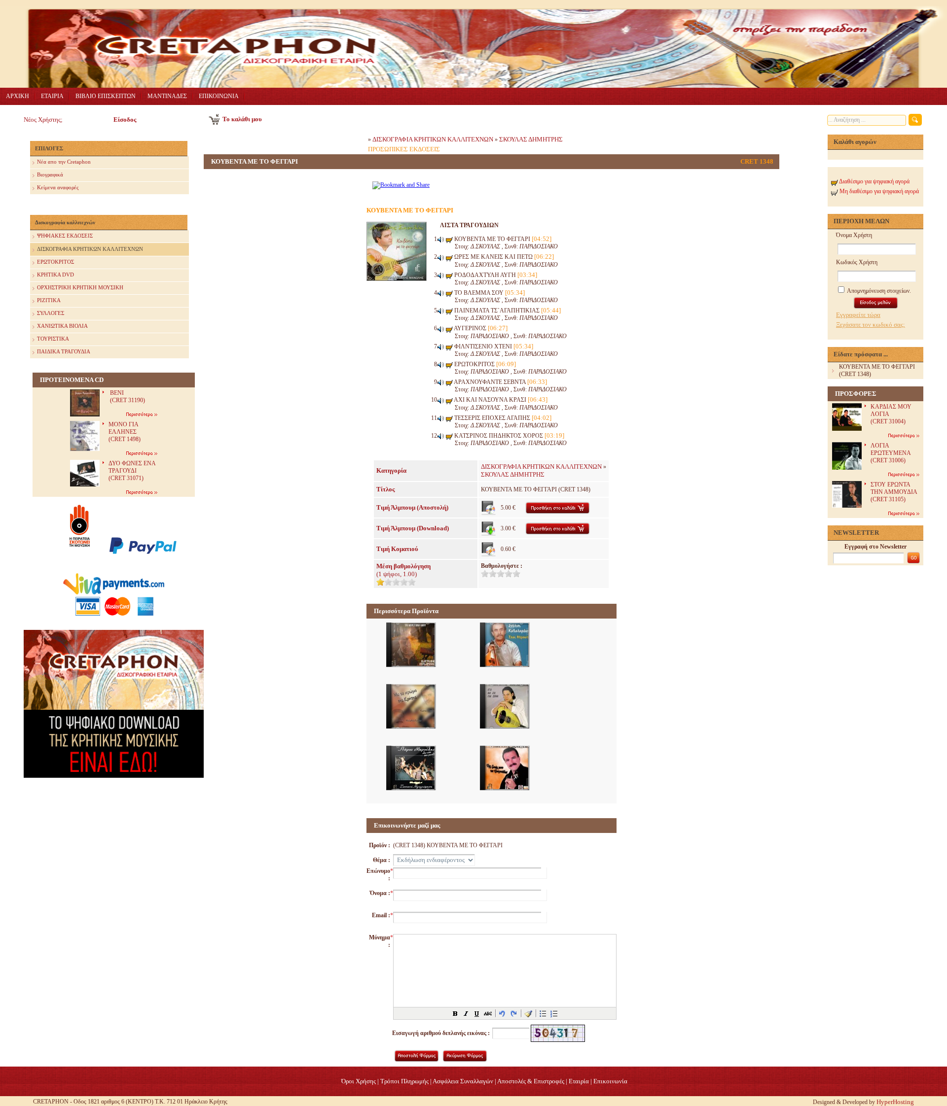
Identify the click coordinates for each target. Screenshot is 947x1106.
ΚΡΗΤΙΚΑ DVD (55, 274)
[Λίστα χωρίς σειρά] (543, 1013)
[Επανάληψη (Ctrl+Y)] (513, 1013)
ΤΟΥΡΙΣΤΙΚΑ (53, 339)
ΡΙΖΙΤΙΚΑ (49, 300)
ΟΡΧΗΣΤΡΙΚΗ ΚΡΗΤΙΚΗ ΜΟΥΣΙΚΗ (80, 287)
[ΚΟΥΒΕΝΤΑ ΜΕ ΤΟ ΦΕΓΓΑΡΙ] (396, 278)
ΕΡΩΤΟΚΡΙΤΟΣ (55, 262)
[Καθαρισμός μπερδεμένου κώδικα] (528, 1013)
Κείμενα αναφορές (57, 187)
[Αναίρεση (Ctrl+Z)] (502, 1013)
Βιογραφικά (50, 174)
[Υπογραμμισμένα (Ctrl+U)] (477, 1013)
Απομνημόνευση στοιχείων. (878, 290)
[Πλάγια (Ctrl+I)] (466, 1013)
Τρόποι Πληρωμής (404, 1081)
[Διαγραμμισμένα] (487, 1013)
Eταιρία (579, 1081)
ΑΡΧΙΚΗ (17, 96)
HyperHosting (895, 1102)
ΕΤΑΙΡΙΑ (52, 96)
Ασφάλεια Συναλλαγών (463, 1081)
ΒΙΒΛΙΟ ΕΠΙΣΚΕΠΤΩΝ (105, 96)
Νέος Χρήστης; (43, 119)
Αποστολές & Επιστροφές (530, 1081)
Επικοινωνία (610, 1081)
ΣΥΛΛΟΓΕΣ (50, 313)
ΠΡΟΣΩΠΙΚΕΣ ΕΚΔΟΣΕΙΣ (404, 149)
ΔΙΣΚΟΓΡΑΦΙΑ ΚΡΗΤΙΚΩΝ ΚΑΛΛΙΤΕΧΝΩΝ (90, 249)
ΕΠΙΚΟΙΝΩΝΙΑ (219, 96)
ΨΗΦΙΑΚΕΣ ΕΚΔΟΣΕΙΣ (65, 236)
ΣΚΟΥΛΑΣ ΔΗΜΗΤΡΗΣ (531, 139)
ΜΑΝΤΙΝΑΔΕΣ (167, 96)
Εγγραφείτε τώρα (858, 314)
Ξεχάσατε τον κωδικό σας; (870, 324)
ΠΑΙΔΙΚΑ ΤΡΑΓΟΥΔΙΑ (63, 351)
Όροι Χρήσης (358, 1081)
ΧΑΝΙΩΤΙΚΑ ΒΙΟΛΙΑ (62, 326)
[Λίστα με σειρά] (553, 1013)
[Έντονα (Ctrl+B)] (455, 1013)
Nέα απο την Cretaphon (64, 162)
